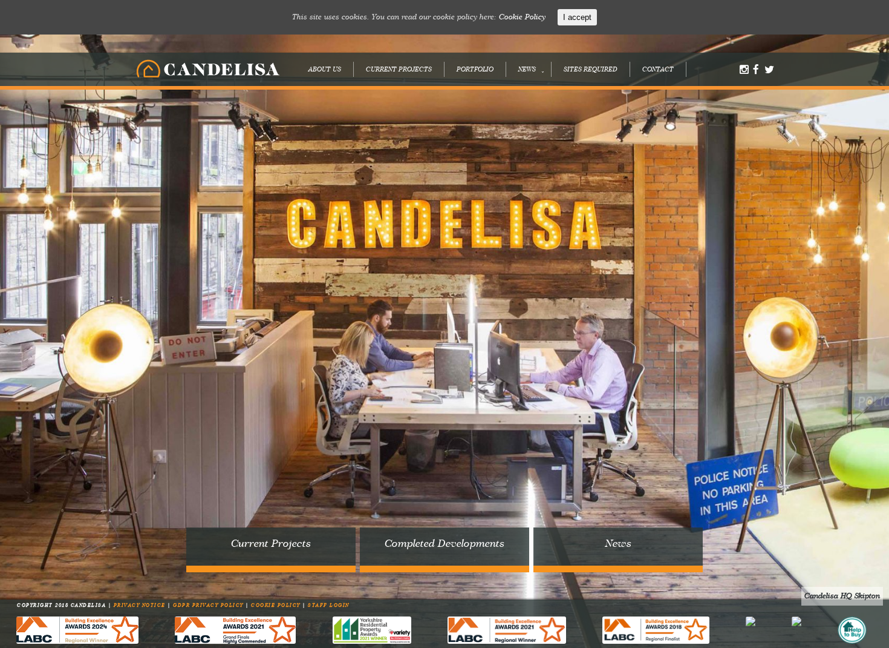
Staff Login (329, 605)
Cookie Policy (276, 605)
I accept (577, 17)
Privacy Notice (141, 605)
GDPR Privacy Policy (209, 605)
